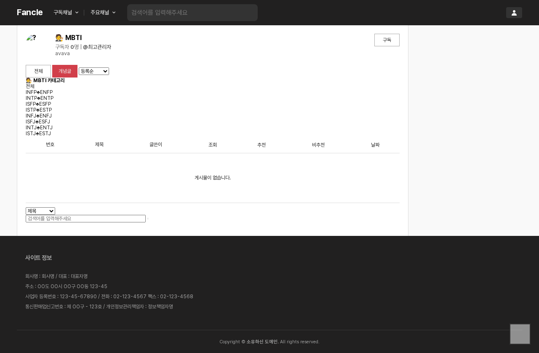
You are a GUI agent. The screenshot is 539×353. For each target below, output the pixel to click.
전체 (38, 71)
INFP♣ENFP (39, 92)
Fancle (30, 12)
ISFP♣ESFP (38, 104)
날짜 (375, 145)
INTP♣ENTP (39, 98)
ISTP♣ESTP (39, 110)
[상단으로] (520, 334)
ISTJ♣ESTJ (38, 133)
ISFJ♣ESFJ (38, 122)
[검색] (245, 12)
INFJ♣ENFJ (39, 116)
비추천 (318, 145)
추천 (261, 145)
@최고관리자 (97, 47)
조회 (212, 145)
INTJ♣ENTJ (39, 128)
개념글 (65, 71)
